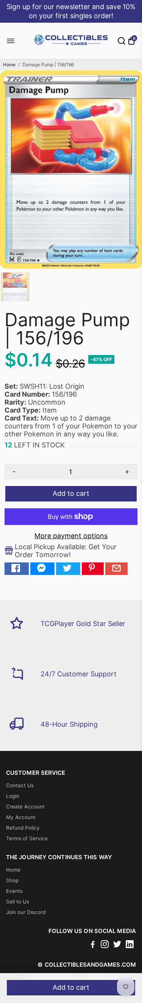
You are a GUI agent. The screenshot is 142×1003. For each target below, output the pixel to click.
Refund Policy (23, 828)
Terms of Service (27, 838)
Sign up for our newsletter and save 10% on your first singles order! (71, 11)
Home (9, 64)
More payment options (71, 536)
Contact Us (20, 785)
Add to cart (71, 987)
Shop (12, 880)
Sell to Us (17, 902)
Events (14, 891)
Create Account (25, 807)
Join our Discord (25, 912)
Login (12, 796)
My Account (21, 817)
